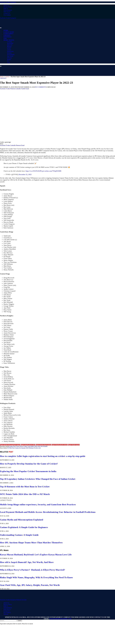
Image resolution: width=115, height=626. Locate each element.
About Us (6, 5)
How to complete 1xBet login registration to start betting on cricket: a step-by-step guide (42, 456)
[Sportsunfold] (47, 27)
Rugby (9, 59)
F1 (8, 61)
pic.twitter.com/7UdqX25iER (51, 171)
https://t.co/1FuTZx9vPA (34, 171)
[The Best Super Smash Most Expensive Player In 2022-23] (54, 140)
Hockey (9, 53)
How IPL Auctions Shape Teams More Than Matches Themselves (31, 542)
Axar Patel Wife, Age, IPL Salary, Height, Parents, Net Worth (30, 585)
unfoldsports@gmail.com (60, 619)
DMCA (6, 8)
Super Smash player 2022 (28, 445)
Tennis (9, 50)
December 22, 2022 (25, 174)
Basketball (10, 43)
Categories (8, 33)
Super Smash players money (60, 445)
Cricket (7, 35)
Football (8, 37)
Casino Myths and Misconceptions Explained (21, 520)
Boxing (9, 46)
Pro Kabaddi (10, 54)
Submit (19, 620)
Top (5, 38)
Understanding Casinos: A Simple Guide (19, 535)
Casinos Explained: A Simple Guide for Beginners (24, 527)
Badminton (10, 51)
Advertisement (8, 10)
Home (6, 30)
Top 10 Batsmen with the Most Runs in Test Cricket (25, 486)
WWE (9, 48)
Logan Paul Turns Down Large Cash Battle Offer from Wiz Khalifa (28, 446)
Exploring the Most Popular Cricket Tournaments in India (28, 471)
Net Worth (10, 56)
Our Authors (7, 15)
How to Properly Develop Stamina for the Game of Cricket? (29, 464)
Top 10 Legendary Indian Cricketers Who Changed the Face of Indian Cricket (37, 479)
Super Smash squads (74, 445)
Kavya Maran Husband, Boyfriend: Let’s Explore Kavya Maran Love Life (36, 554)
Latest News (9, 32)
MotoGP (9, 45)
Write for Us (7, 11)
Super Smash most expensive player (10, 445)
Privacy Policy (8, 7)
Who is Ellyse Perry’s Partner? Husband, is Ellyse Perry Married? (32, 570)
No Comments (40, 87)
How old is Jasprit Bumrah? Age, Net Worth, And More (27, 562)
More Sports (9, 40)
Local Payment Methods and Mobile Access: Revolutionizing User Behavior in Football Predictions (47, 512)
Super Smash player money (43, 445)
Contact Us (7, 13)
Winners (9, 58)
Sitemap (6, 614)
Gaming (9, 41)
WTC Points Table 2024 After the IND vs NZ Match (25, 494)
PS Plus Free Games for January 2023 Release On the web (24, 448)
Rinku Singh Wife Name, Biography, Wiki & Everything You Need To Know (36, 577)
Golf (8, 62)
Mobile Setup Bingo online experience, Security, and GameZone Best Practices (38, 504)
